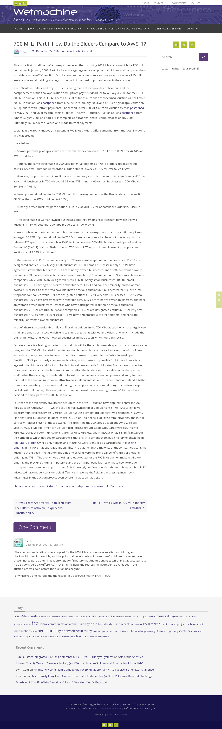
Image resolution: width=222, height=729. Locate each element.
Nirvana (110, 714)
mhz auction (67, 486)
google (92, 623)
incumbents (123, 624)
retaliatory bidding (25, 442)
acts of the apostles (26, 616)
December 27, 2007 (47, 51)
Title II (199, 631)
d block (192, 616)
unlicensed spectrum (25, 636)
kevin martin (151, 624)
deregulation (19, 624)
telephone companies (90, 486)
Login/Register (178, 3)
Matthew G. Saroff (27, 682)
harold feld (104, 624)
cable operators (99, 616)
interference (136, 624)
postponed (49, 103)
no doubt (96, 631)
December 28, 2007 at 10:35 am (44, 544)
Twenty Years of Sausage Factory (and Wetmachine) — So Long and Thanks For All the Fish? (84, 663)
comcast (163, 616)
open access (107, 631)
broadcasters (67, 617)
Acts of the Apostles (130, 657)
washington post (66, 636)
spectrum (184, 631)
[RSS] (24, 3)
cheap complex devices (143, 616)
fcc (57, 486)
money (34, 631)
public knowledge (137, 631)
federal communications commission (62, 624)
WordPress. (122, 714)
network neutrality (77, 630)
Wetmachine (45, 11)
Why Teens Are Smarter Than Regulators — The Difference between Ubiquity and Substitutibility (45, 508)
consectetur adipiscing (111, 708)
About (145, 3)
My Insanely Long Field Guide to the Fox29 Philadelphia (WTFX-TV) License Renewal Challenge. (93, 669)
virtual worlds (51, 636)
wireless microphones (99, 637)
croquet (184, 616)
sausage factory (156, 631)
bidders (50, 486)
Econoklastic (73, 51)
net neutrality (49, 630)
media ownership (195, 624)
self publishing (172, 631)
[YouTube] (16, 3)
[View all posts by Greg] (28, 51)
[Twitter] (20, 3)
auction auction (28, 486)
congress (174, 616)
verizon (40, 636)
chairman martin (123, 616)
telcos (193, 631)
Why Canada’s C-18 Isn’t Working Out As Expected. (75, 682)
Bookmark (116, 486)
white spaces (82, 636)
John (29, 540)
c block (112, 616)
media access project (173, 624)
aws (41, 486)
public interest (121, 631)
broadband (57, 617)
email (28, 624)
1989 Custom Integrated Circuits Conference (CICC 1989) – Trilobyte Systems (64, 657)
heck (113, 624)
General (87, 51)
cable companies (82, 616)
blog (49, 616)
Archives (195, 3)
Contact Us (159, 3)
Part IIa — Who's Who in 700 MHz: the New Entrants (118, 505)
